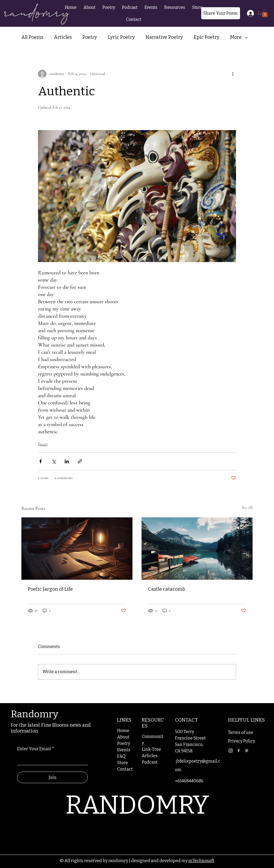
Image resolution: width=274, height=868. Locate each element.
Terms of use (240, 732)
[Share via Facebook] (40, 461)
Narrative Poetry (164, 37)
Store (122, 762)
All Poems (32, 37)
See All (247, 507)
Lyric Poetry (121, 37)
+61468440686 (189, 780)
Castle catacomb (166, 589)
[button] (175, 7)
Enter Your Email (35, 748)
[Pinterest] (246, 750)
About (123, 737)
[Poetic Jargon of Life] (76, 548)
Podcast (150, 762)
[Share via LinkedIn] (66, 461)
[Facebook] (238, 750)
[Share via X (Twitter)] (53, 461)
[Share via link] (79, 461)
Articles (63, 37)
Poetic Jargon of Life (50, 589)
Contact (125, 769)
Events (123, 749)
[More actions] (233, 74)
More (236, 37)
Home (123, 730)
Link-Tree (151, 749)
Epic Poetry (206, 37)
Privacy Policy (241, 741)
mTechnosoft (201, 860)
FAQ (121, 756)
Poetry (89, 37)
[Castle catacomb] (197, 548)
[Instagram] (230, 750)
